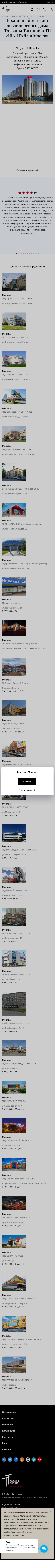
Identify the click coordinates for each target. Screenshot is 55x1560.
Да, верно (27, 781)
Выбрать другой (27, 790)
